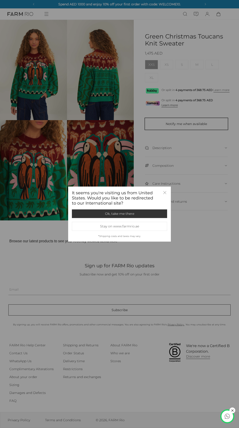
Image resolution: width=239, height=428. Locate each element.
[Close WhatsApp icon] (232, 410)
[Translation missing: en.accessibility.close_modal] (164, 192)
